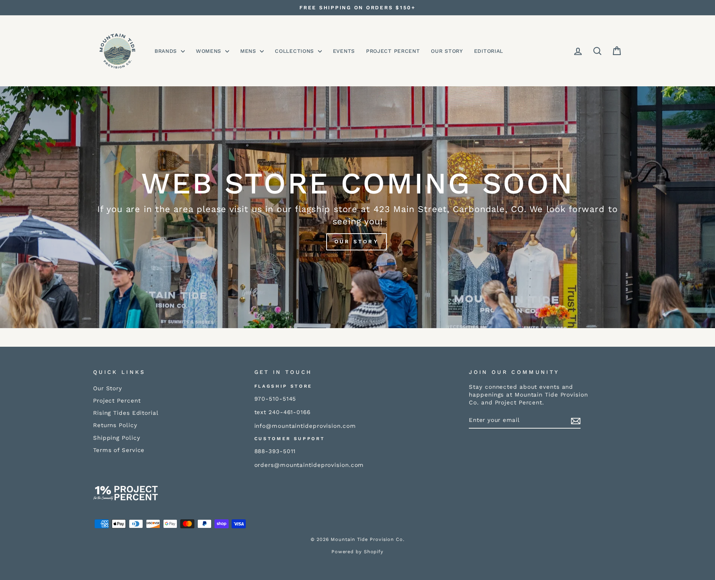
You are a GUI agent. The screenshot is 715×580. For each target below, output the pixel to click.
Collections (295, 51)
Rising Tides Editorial (126, 413)
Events (344, 51)
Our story (356, 241)
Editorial (488, 51)
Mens (249, 51)
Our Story (447, 51)
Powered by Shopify (357, 551)
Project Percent (393, 51)
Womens (209, 51)
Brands (167, 51)
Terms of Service (118, 450)
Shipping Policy (116, 438)
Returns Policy (115, 425)
